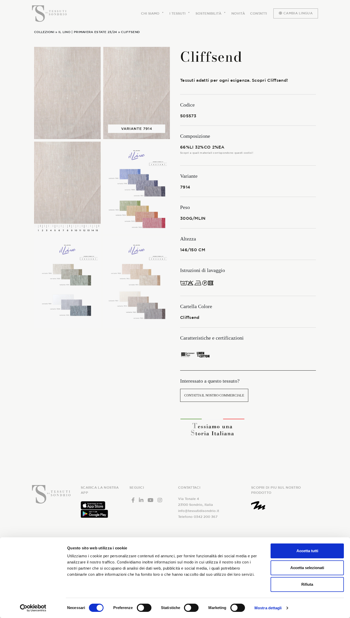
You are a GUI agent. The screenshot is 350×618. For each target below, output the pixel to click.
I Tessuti (177, 13)
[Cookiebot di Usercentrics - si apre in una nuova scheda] (33, 608)
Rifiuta (307, 584)
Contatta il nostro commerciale (214, 395)
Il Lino (64, 32)
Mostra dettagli (268, 608)
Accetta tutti (307, 551)
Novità (238, 13)
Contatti (258, 13)
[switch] (144, 608)
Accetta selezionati (307, 567)
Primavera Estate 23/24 (95, 32)
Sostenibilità (208, 13)
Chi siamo (150, 13)
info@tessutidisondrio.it (198, 511)
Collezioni (44, 32)
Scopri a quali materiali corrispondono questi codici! (216, 152)
